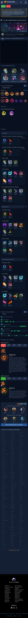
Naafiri (12, 490)
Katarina (13, 438)
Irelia (3, 526)
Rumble (12, 541)
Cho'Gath (4, 478)
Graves (3, 514)
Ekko (3, 490)
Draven (4, 488)
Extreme (11, 356)
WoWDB (17, 588)
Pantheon (13, 515)
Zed (20, 536)
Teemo (20, 474)
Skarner (21, 452)
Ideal (10, 389)
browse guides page (6, 15)
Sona (20, 456)
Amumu (4, 444)
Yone (20, 524)
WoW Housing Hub (19, 589)
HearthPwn (17, 595)
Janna (3, 530)
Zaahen (21, 532)
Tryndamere (22, 482)
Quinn (12, 523)
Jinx (3, 540)
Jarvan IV (4, 532)
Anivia (3, 446)
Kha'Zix (12, 446)
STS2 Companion (19, 599)
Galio (3, 504)
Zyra (20, 546)
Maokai (12, 476)
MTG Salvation (18, 585)
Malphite (13, 472)
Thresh (20, 476)
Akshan (4, 438)
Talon (20, 470)
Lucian (12, 466)
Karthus (12, 434)
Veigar (20, 496)
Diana (3, 484)
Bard (3, 460)
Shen (20, 442)
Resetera (7, 596)
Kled (12, 450)
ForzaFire (7, 599)
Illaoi (3, 524)
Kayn (12, 442)
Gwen (3, 516)
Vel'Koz (21, 498)
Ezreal (3, 496)
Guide (2, 38)
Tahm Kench (22, 466)
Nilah (12, 502)
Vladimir (21, 508)
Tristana (21, 478)
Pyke (12, 519)
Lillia (12, 460)
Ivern (3, 528)
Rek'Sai (12, 529)
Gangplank (4, 506)
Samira (12, 545)
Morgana (13, 488)
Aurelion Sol (5, 454)
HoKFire (16, 601)
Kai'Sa (3, 544)
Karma (12, 432)
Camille (4, 474)
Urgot (20, 490)
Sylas (20, 462)
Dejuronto (21, 34)
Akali (3, 436)
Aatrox (3, 432)
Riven (12, 539)
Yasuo (20, 522)
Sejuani (21, 432)
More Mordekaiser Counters (14, 425)
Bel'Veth (4, 462)
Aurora (3, 456)
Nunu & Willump (12, 507)
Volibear (21, 510)
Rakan (12, 525)
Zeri (20, 538)
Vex (20, 500)
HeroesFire (7, 600)
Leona (12, 458)
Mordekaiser (13, 486)
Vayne (20, 494)
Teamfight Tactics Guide (14, 550)
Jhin (3, 538)
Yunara (21, 528)
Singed (20, 446)
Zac (20, 534)
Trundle (21, 480)
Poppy (12, 517)
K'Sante (4, 542)
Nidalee (12, 500)
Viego (20, 504)
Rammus (13, 527)
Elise (3, 492)
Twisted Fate (22, 484)
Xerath (20, 518)
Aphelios (4, 450)
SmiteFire (7, 593)
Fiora (3, 500)
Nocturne (13, 504)
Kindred (12, 448)
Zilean (20, 542)
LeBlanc (12, 454)
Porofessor (7, 588)
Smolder (21, 454)
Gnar (3, 510)
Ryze (12, 543)
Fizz (3, 502)
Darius (3, 482)
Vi (19, 502)
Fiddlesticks (4, 498)
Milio (12, 482)
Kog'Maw (13, 452)
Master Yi (13, 478)
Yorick (20, 526)
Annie (3, 448)
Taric (20, 472)
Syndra (20, 464)
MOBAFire (7, 585)
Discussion (7, 38)
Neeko (12, 498)
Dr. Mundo (4, 486)
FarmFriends (7, 597)
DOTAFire (7, 595)
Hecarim (4, 518)
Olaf (12, 509)
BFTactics (7, 601)
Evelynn (4, 494)
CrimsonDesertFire (19, 600)
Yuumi (20, 530)
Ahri (3, 434)
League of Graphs (9, 587)
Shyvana (21, 444)
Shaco (20, 440)
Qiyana (12, 521)
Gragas (4, 512)
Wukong (21, 514)
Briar (3, 470)
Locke (12, 464)
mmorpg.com (18, 592)
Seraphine (21, 436)
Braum (3, 468)
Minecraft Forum (18, 587)
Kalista (3, 546)
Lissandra (13, 462)
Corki (3, 480)
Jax (3, 534)
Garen (3, 508)
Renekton (13, 535)
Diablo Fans (17, 596)
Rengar (12, 537)
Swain (20, 460)
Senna (20, 434)
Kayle (12, 440)
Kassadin (13, 436)
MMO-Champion (18, 591)
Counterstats (7, 589)
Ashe (3, 452)
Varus (20, 492)
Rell (11, 531)
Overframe (17, 597)
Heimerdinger (5, 520)
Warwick (21, 512)
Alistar (3, 440)
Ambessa (4, 442)
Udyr (20, 488)
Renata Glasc (14, 533)
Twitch (20, 486)
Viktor (20, 506)
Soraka (20, 458)
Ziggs (20, 540)
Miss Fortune (13, 484)
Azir (3, 458)
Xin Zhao (21, 520)
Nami (12, 492)
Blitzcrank (4, 464)
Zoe (20, 544)
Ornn (12, 513)
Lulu (12, 468)
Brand (3, 466)
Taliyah (21, 468)
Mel (12, 480)
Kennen (12, 444)
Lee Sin (12, 456)
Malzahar (13, 474)
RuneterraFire (8, 592)
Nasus (12, 494)
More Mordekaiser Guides (17, 38)
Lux (11, 470)
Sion (20, 448)
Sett (20, 438)
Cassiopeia (4, 476)
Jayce (3, 536)
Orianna (12, 511)
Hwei (3, 522)
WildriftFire (7, 591)
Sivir (20, 450)
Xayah (20, 516)
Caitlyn (3, 472)
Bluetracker (17, 593)
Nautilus (12, 496)
